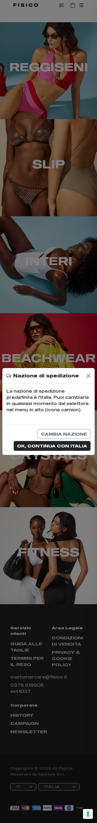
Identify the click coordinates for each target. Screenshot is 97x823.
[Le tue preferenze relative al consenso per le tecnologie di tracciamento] (88, 814)
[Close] (88, 376)
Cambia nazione (64, 433)
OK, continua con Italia (52, 445)
